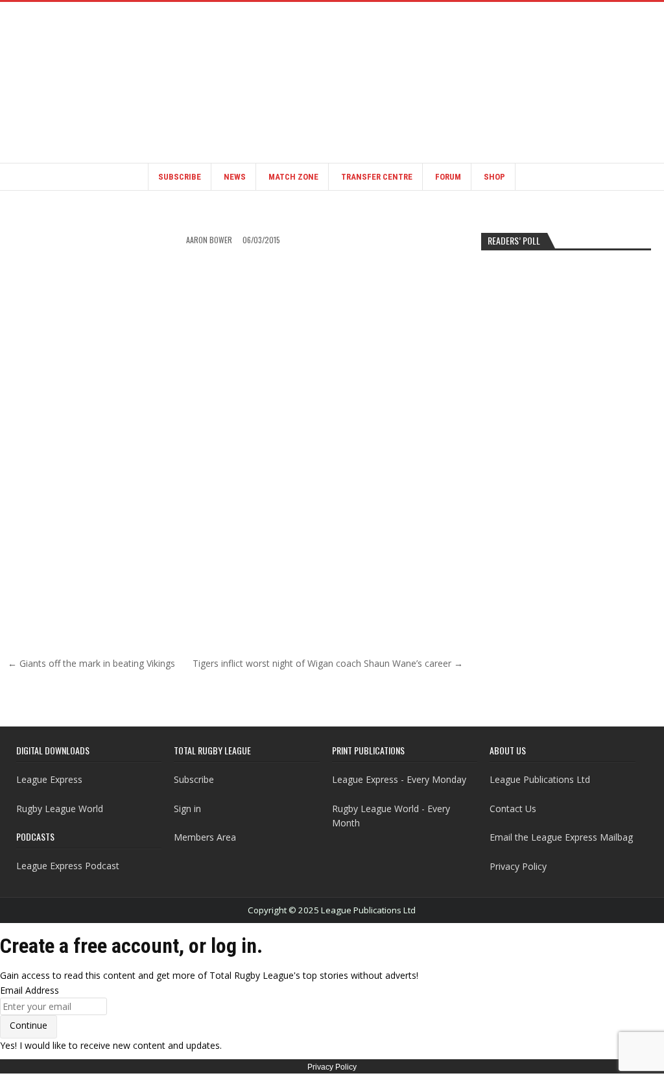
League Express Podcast (67, 865)
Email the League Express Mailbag (561, 837)
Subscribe (179, 177)
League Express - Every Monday (399, 779)
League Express (49, 779)
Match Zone (293, 177)
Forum (448, 177)
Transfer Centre (376, 177)
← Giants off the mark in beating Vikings (91, 663)
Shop (494, 177)
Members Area (205, 837)
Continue (28, 1025)
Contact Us (513, 808)
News (235, 177)
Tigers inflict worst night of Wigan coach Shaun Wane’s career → (328, 663)
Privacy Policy (518, 866)
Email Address (29, 990)
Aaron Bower (209, 239)
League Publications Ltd (540, 779)
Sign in (187, 808)
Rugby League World (59, 808)
